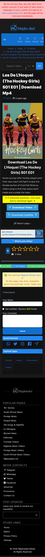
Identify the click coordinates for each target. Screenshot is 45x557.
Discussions (32, 360)
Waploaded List (11, 459)
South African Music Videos (17, 454)
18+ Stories (9, 408)
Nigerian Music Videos (14, 446)
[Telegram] (36, 344)
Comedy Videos (11, 442)
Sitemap (7, 540)
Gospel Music (10, 420)
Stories (8, 360)
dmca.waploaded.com (12, 13)
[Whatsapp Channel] (8, 344)
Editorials (8, 437)
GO (39, 66)
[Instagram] (22, 344)
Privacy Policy (10, 536)
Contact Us (9, 495)
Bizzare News (10, 433)
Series (8, 98)
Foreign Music (10, 416)
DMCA (7, 531)
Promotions (9, 491)
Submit (22, 331)
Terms (6, 527)
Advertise (8, 487)
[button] (5, 39)
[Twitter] (15, 344)
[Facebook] (29, 344)
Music (19, 360)
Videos (8, 367)
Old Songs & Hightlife (14, 425)
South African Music (13, 412)
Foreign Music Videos (14, 450)
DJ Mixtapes (10, 429)
